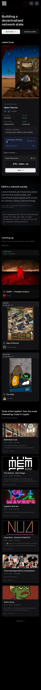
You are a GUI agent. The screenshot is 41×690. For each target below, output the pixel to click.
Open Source (11, 107)
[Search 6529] (31, 3)
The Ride (10, 394)
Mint (19, 170)
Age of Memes (12, 343)
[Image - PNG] (4, 343)
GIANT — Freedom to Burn (17, 292)
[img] (8, 142)
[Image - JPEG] (5, 111)
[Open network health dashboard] (26, 3)
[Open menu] (37, 3)
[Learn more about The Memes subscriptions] (33, 145)
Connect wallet (30, 32)
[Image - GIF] (4, 394)
